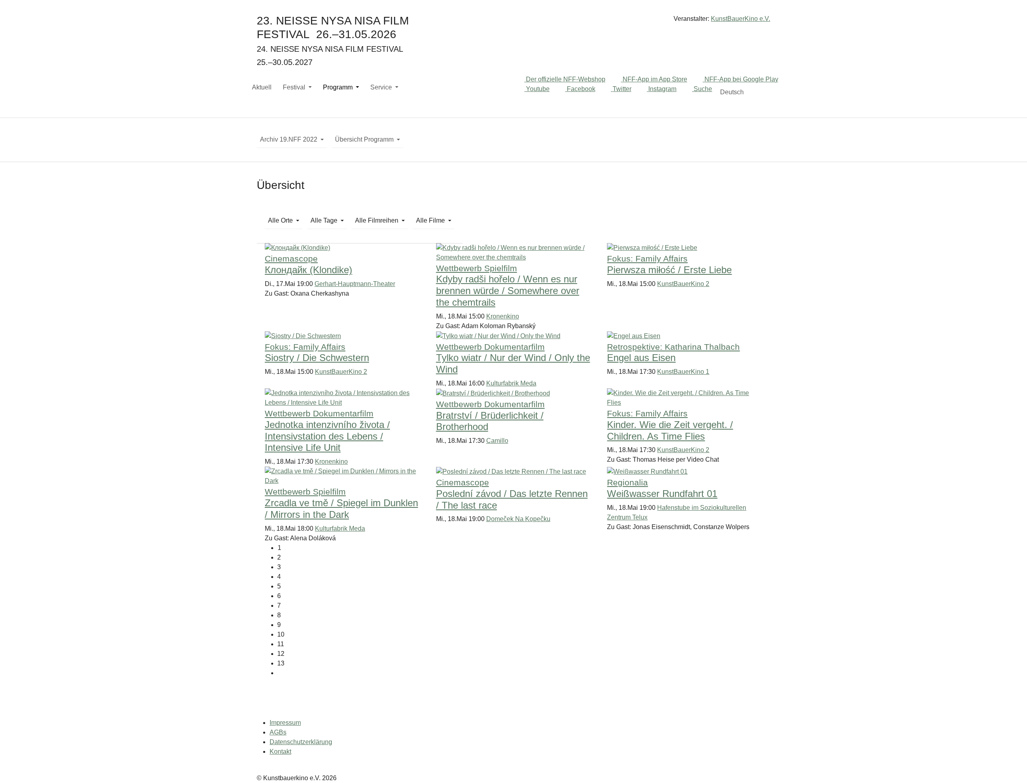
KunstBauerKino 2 (683, 283)
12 (280, 653)
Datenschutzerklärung (301, 741)
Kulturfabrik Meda (511, 383)
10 (280, 634)
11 (280, 644)
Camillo (497, 440)
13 (280, 663)
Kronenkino (502, 316)
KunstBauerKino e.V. (740, 18)
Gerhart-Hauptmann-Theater (355, 283)
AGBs (278, 732)
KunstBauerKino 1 (683, 371)
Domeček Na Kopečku (518, 518)
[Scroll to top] (1009, 765)
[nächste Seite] (519, 673)
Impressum (285, 722)
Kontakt (280, 751)
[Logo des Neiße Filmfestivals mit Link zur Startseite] (513, 22)
